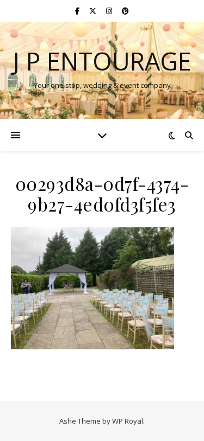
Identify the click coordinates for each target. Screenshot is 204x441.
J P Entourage (102, 61)
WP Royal (127, 421)
